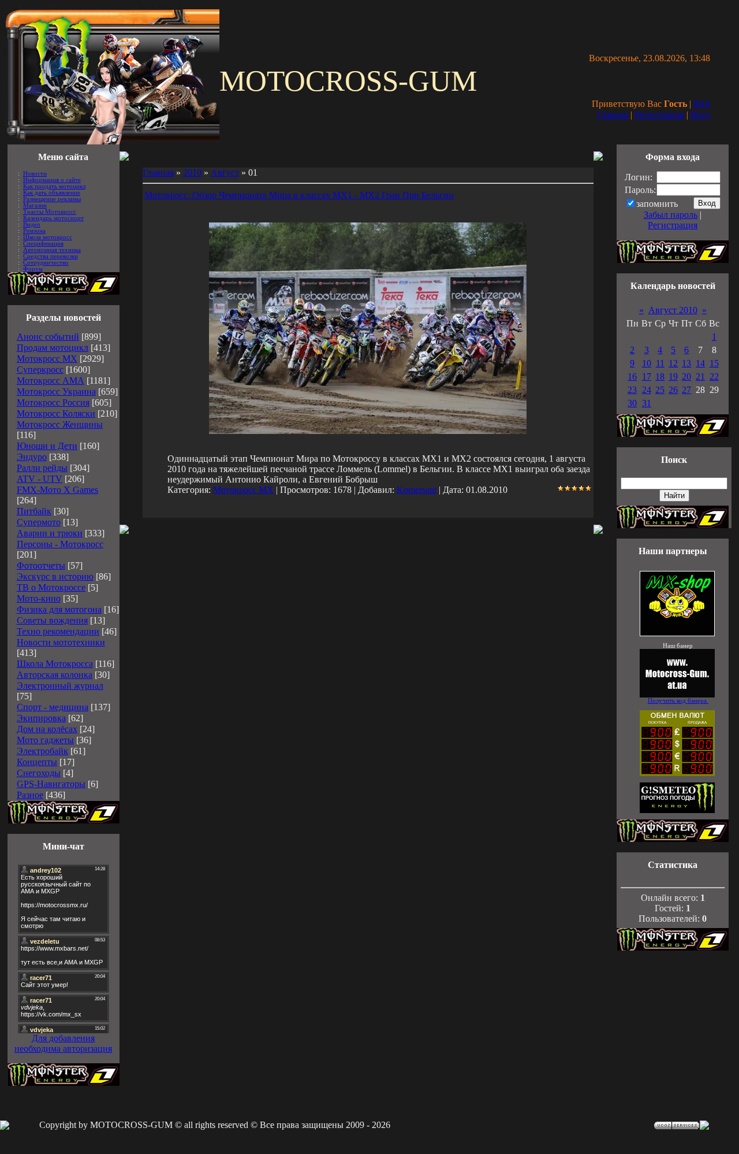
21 (700, 376)
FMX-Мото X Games (57, 490)
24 (646, 390)
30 (632, 403)
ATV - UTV (39, 479)
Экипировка (41, 718)
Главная (612, 115)
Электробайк (42, 751)
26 (673, 390)
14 (700, 363)
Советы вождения (52, 620)
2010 (192, 172)
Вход (700, 115)
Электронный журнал (60, 686)
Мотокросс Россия (53, 402)
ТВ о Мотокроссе (51, 587)
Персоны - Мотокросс (60, 544)
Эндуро (32, 457)
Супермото (39, 522)
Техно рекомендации (58, 631)
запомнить (657, 204)
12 (673, 363)
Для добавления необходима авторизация (63, 1043)
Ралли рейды (42, 468)
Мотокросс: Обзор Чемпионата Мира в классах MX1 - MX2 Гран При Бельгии (299, 195)
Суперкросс (40, 369)
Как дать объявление (51, 193)
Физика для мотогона (59, 609)
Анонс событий (48, 337)
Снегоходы (39, 773)
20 (686, 376)
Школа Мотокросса (55, 664)
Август (225, 172)
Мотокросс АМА (50, 380)
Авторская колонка (54, 675)
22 (714, 376)
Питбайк (34, 511)
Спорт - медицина (52, 707)
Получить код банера (678, 700)
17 (646, 376)
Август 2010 (672, 310)
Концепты (37, 762)
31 (646, 403)
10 (646, 363)
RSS (701, 104)
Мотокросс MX (47, 358)
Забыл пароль (670, 215)
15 (714, 363)
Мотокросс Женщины (60, 424)
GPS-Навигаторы (51, 784)
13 (686, 363)
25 (660, 390)
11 (660, 363)
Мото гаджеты (45, 740)
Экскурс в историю (55, 576)
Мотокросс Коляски (56, 413)
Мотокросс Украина (56, 391)
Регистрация (659, 115)
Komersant (416, 490)
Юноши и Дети (47, 446)
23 (632, 390)
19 (673, 376)
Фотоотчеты (41, 565)
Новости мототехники (61, 642)
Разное (30, 795)
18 (660, 376)
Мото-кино (39, 598)
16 (632, 376)
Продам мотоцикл (52, 347)
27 (686, 390)
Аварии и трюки (50, 533)
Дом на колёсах (47, 729)
